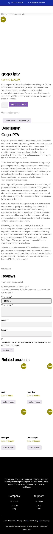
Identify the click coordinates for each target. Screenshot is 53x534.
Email (4, 330)
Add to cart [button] (8, 402)
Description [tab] (10, 120)
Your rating (6, 297)
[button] (50, 9)
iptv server (12, 14)
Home (3, 14)
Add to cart (18, 104)
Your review (7, 305)
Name (4, 320)
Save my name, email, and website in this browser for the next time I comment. (26, 343)
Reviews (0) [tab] (24, 120)
